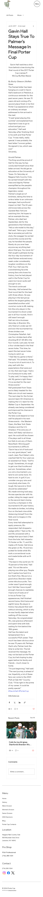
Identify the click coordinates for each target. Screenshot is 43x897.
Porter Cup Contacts (9, 824)
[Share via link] (25, 702)
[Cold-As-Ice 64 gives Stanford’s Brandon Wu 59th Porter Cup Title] (21, 730)
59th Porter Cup (13, 696)
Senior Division (7, 813)
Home (4, 798)
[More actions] (33, 26)
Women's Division (8, 810)
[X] (13, 873)
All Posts (9, 15)
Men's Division (7, 806)
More (19, 15)
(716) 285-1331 (7, 856)
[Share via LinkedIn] (20, 702)
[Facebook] (8, 873)
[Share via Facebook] (9, 702)
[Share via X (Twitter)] (14, 702)
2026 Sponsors (7, 817)
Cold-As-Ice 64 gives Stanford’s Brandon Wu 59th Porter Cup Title (19, 743)
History (4, 802)
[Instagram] (4, 873)
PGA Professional (9, 852)
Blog (3, 821)
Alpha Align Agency (12, 890)
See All (32, 718)
